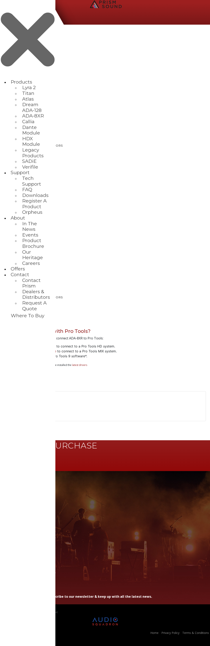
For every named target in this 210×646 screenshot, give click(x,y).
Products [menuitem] (21, 82)
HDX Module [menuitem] (31, 141)
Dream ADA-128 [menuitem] (32, 107)
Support (5, 512)
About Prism (8, 518)
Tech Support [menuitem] (31, 181)
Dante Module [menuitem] (31, 130)
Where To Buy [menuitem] (27, 315)
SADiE (4, 525)
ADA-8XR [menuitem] (33, 116)
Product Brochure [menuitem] (33, 243)
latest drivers (79, 365)
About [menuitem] (18, 218)
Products (6, 506)
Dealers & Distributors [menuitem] (36, 294)
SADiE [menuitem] (29, 161)
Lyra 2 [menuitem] (29, 87)
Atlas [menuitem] (28, 99)
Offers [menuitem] (18, 269)
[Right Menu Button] (27, 77)
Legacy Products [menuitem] (32, 153)
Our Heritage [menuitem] (32, 255)
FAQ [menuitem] (27, 189)
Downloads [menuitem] (35, 195)
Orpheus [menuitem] (32, 212)
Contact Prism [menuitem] (31, 283)
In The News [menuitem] (29, 226)
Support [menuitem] (20, 172)
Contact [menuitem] (20, 274)
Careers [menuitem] (31, 263)
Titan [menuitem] (28, 93)
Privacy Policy (170, 633)
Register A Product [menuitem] (34, 203)
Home (4, 500)
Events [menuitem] (30, 235)
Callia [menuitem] (28, 121)
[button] (105, 327)
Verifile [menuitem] (30, 167)
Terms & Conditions (195, 633)
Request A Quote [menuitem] (34, 306)
